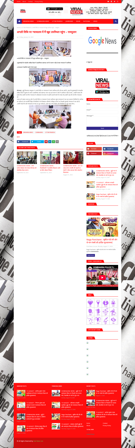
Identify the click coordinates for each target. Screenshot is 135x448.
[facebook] (111, 1)
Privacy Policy (39, 1)
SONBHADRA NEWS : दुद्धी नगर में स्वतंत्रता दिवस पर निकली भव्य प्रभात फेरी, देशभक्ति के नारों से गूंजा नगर (106, 173)
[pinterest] (94, 153)
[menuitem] (19, 21)
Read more (91, 255)
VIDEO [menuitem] (95, 21)
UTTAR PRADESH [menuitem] (57, 21)
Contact (30, 1)
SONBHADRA (39, 132)
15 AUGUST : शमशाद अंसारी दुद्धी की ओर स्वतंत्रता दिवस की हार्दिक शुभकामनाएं (72, 425)
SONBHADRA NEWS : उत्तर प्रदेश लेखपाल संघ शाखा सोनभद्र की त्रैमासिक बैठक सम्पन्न (26, 168)
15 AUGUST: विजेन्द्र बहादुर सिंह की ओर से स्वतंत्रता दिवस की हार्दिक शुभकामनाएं (36, 429)
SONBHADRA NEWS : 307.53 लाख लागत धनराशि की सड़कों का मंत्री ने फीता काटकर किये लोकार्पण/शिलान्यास (72, 169)
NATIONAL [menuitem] (86, 21)
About (24, 1)
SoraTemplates (27, 445)
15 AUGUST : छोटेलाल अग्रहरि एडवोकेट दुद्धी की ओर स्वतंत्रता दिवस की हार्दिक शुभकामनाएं (107, 185)
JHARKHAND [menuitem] (69, 21)
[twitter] (114, 1)
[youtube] (108, 1)
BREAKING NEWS (28, 132)
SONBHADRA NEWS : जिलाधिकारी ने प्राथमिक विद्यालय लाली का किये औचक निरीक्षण (50, 168)
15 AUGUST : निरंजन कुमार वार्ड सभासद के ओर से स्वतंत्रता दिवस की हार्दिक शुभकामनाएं (36, 405)
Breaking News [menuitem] (28, 21)
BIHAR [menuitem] (78, 21)
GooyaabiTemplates (48, 445)
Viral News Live (38, 441)
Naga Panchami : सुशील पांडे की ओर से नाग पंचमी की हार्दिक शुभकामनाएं (106, 195)
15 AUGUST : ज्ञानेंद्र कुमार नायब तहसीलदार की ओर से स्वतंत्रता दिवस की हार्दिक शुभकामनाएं (37, 393)
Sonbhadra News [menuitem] (43, 21)
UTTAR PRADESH (26, 27)
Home (18, 1)
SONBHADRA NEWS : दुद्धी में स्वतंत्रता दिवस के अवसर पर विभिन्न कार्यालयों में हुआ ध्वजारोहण (35, 417)
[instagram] (117, 1)
